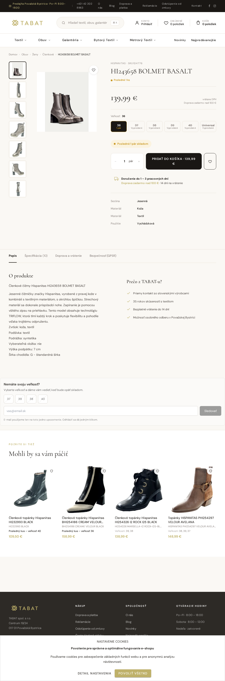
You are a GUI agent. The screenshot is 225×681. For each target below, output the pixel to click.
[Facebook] (209, 5)
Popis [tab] (13, 256)
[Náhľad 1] (17, 70)
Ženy (35, 54)
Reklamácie (150, 5)
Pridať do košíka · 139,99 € (174, 161)
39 (20, 399)
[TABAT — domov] (27, 22)
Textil (19, 40)
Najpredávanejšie (203, 40)
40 (43, 399)
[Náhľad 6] (17, 169)
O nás (100, 5)
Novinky (180, 40)
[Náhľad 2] (17, 90)
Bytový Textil (104, 40)
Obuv (42, 40)
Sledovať (210, 411)
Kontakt (197, 5)
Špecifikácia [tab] (36, 256)
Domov (13, 54)
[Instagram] (214, 5)
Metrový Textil (141, 40)
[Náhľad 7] (17, 189)
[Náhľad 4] (17, 129)
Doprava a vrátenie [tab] (68, 256)
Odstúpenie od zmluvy (171, 5)
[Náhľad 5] (17, 149)
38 (31, 399)
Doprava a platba (125, 5)
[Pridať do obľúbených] (93, 69)
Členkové (48, 54)
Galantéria (70, 40)
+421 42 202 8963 (84, 5)
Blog (112, 5)
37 (8, 399)
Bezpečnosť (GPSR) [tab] (103, 256)
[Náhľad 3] (17, 110)
